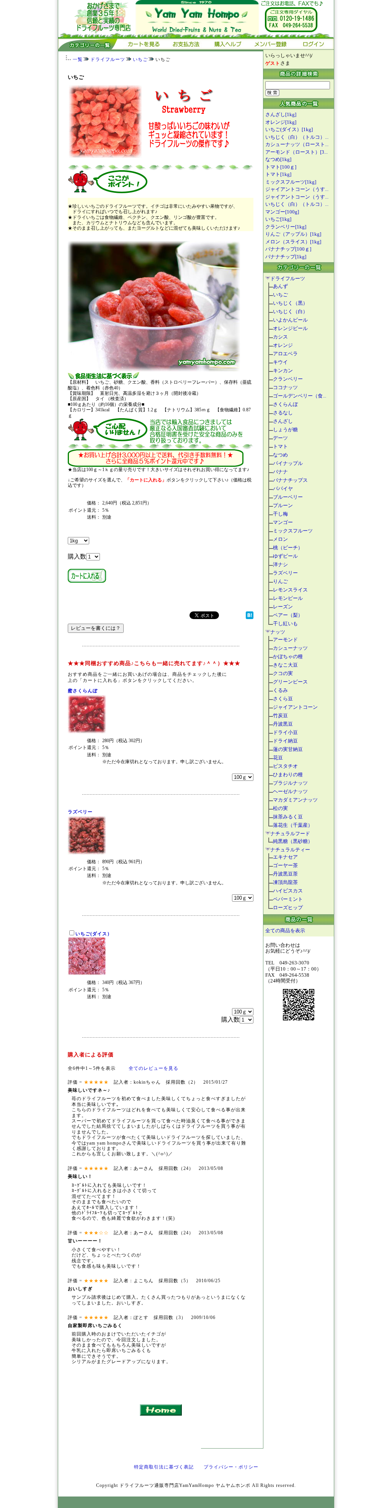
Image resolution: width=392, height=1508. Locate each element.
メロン (280, 539)
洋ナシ (280, 564)
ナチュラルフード (290, 833)
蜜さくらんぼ (83, 690)
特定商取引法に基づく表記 (164, 1467)
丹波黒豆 (283, 724)
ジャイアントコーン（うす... (296, 189)
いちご (140, 59)
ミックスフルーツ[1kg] (290, 182)
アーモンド (285, 639)
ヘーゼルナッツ (290, 791)
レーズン (283, 606)
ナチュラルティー (290, 850)
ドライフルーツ (107, 59)
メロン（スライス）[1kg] (293, 242)
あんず (280, 286)
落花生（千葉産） (293, 825)
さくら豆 (283, 698)
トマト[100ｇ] (280, 167)
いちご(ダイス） (93, 933)
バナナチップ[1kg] (285, 257)
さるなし (283, 413)
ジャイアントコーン (295, 707)
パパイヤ (283, 488)
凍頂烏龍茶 (285, 882)
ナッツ (277, 632)
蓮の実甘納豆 (288, 749)
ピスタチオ (285, 766)
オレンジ (283, 345)
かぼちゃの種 (288, 656)
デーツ (280, 438)
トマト (280, 446)
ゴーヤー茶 (285, 865)
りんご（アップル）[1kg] (293, 234)
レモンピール (288, 598)
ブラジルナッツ (290, 783)
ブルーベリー (288, 497)
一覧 (78, 59)
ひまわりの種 (288, 774)
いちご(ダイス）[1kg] (289, 129)
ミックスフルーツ (293, 531)
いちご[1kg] (278, 219)
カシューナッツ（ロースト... (296, 144)
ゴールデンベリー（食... (299, 396)
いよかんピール (290, 320)
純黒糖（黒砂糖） (293, 841)
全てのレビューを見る (153, 1068)
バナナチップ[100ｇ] (288, 249)
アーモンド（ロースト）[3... (296, 152)
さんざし (283, 421)
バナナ (280, 472)
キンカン (283, 370)
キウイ (280, 362)
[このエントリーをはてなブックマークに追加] (249, 617)
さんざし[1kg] (280, 114)
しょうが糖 (285, 429)
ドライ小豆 (285, 732)
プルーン (283, 505)
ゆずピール (285, 556)
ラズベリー (80, 812)
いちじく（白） (290, 311)
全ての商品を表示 (285, 930)
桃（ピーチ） (288, 547)
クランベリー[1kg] (285, 227)
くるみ (280, 690)
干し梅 (280, 514)
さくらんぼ (285, 404)
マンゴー (283, 522)
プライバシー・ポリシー (231, 1467)
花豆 (278, 758)
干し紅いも (285, 623)
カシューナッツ (290, 648)
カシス (280, 337)
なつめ (280, 455)
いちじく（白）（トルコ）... (296, 137)
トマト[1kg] (278, 174)
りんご (280, 581)
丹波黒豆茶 (285, 874)
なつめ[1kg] (278, 159)
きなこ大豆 (285, 665)
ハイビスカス (288, 891)
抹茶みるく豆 (288, 817)
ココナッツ (285, 387)
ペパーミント (288, 899)
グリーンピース (290, 682)
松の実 (280, 808)
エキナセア (285, 857)
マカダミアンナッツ (295, 800)
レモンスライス (290, 590)
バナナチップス (290, 480)
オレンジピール (290, 328)
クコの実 (283, 673)
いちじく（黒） (290, 303)
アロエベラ (285, 353)
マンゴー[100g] (282, 212)
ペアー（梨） (288, 615)
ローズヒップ (288, 907)
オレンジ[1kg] (280, 122)
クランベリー (288, 379)
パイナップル (288, 463)
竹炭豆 (280, 715)
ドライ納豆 (285, 741)
